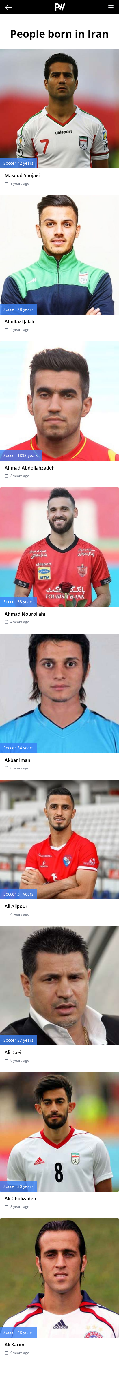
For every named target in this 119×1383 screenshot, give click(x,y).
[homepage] (60, 7)
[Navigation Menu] (110, 7)
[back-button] (9, 7)
